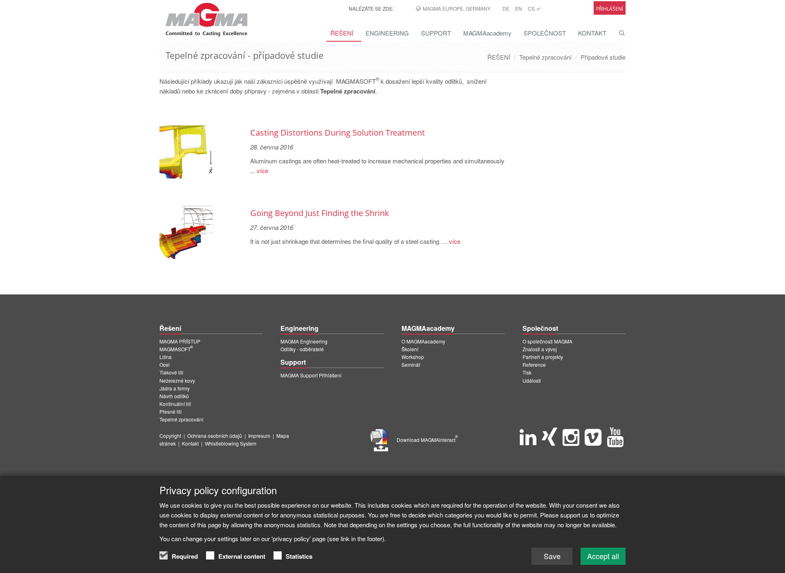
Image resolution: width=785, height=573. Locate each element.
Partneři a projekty (543, 356)
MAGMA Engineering (303, 341)
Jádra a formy (174, 388)
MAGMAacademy (487, 33)
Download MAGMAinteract (427, 439)
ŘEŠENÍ (341, 33)
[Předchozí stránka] (160, 111)
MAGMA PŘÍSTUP (179, 341)
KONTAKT (592, 33)
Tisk (527, 372)
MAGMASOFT (176, 349)
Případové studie (603, 57)
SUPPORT (436, 33)
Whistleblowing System (230, 443)
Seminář (410, 364)
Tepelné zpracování (545, 57)
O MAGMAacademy (423, 341)
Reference (534, 364)
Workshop (412, 356)
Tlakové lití (171, 372)
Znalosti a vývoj (540, 349)
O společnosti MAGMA (547, 341)
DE (505, 8)
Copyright (170, 435)
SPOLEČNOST (545, 33)
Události (532, 380)
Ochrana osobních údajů (214, 435)
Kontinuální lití (175, 403)
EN (518, 8)
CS (532, 8)
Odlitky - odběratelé (302, 349)
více (261, 170)
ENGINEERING (387, 33)
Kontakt (190, 443)
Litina (165, 356)
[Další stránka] (503, 111)
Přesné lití (170, 411)
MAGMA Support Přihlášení (310, 375)
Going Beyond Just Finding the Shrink (319, 212)
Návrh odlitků (174, 395)
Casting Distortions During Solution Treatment (337, 132)
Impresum (259, 435)
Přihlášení (609, 8)
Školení (409, 349)
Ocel (164, 364)
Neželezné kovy (177, 380)
